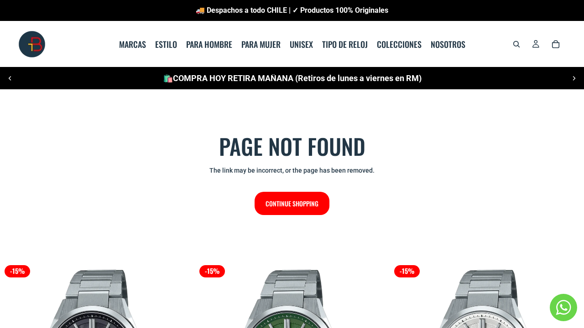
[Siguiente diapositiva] (574, 78)
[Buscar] (516, 44)
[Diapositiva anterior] (10, 78)
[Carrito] (556, 44)
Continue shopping (292, 203)
